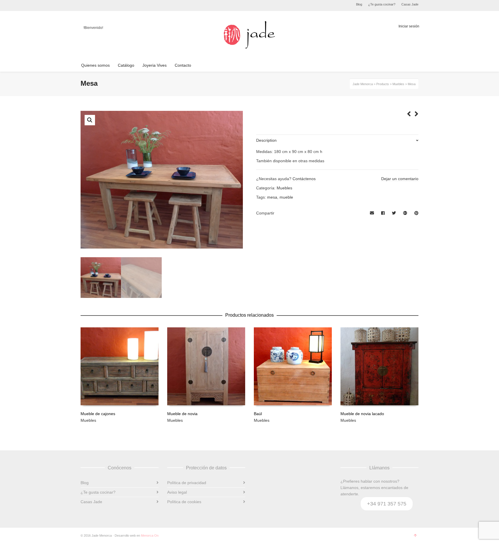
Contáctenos (304, 178)
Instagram (98, 5)
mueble (286, 197)
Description (266, 140)
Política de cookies (184, 501)
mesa (272, 197)
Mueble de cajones (98, 413)
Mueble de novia (182, 413)
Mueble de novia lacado (362, 413)
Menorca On (150, 535)
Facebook (85, 5)
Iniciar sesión (409, 26)
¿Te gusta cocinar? (381, 4)
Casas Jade (409, 4)
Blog (359, 4)
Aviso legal (177, 492)
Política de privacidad (186, 482)
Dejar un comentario (399, 178)
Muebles (284, 188)
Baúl (258, 413)
